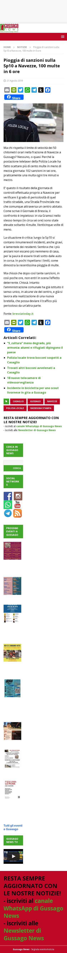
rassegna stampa (40, 408)
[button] (62, 36)
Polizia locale (15, 408)
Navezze (52, 401)
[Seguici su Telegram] (8, 515)
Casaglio (18, 401)
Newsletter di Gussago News (37, 430)
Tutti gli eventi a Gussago (13, 827)
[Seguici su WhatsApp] (8, 507)
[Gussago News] (9, 30)
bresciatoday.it (23, 314)
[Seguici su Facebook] (8, 498)
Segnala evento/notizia (42, 949)
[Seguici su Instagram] (18, 498)
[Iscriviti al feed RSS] (17, 515)
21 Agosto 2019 (15, 80)
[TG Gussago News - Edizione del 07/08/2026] (13, 856)
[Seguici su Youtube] (17, 507)
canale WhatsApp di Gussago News (39, 426)
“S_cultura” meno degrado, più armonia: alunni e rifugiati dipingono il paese (35, 347)
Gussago (35, 401)
